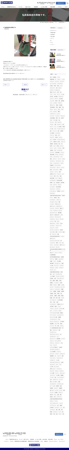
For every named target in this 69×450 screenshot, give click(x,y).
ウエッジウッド (52, 364)
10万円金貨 (57, 182)
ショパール (51, 289)
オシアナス (55, 184)
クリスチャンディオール (61, 139)
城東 (59, 330)
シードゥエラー (56, 282)
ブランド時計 (55, 120)
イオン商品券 (62, 321)
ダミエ (51, 163)
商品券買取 (51, 323)
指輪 (56, 135)
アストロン (59, 148)
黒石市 (56, 100)
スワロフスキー (61, 96)
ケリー (55, 269)
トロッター (57, 353)
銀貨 (58, 234)
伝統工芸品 (55, 143)
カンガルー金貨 (61, 308)
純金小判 (51, 394)
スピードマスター (55, 169)
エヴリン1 (56, 370)
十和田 (59, 381)
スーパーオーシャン (53, 405)
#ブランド (35, 94)
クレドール (56, 171)
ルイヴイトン (52, 137)
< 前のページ (6, 84)
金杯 (63, 124)
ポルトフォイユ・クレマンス (54, 334)
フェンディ (62, 152)
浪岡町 (59, 284)
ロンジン (57, 219)
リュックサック (52, 242)
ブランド (12, 80)
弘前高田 (51, 150)
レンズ (51, 210)
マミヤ (56, 178)
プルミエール (63, 115)
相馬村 (58, 293)
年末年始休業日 (52, 107)
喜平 (59, 100)
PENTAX (56, 137)
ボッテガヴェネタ (52, 180)
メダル (54, 274)
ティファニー (52, 122)
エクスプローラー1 (53, 336)
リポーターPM (57, 323)
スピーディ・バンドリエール (54, 229)
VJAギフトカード (52, 238)
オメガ (51, 120)
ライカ (51, 156)
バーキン (51, 176)
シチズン (56, 227)
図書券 (61, 405)
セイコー (55, 148)
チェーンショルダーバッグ (54, 403)
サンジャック (52, 325)
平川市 (61, 223)
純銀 (59, 201)
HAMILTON (58, 191)
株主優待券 (51, 165)
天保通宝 (61, 130)
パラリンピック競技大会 (53, 347)
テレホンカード (52, 87)
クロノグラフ (52, 370)
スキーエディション (60, 383)
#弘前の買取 (22, 94)
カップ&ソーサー (52, 360)
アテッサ (62, 297)
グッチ (51, 111)
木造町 (62, 362)
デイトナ (51, 126)
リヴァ (60, 364)
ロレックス (57, 81)
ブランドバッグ (52, 375)
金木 (58, 405)
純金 (50, 274)
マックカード (52, 152)
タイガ (55, 394)
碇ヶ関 (61, 282)
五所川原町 (51, 306)
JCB (55, 122)
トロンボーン (56, 388)
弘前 (63, 107)
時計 (62, 409)
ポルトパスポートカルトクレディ (55, 362)
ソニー (58, 336)
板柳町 (54, 280)
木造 (50, 379)
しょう (63, 173)
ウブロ (55, 150)
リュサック (59, 355)
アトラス (56, 401)
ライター (51, 197)
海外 (55, 377)
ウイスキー (51, 124)
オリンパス (61, 219)
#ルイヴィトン (29, 94)
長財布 (57, 242)
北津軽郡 (51, 293)
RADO (51, 158)
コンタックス (52, 208)
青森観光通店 (53, 32)
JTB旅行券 (54, 141)
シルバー (51, 94)
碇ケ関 (51, 284)
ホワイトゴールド (52, 167)
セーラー (51, 148)
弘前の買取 (9, 80)
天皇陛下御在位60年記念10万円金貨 (55, 195)
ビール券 (62, 94)
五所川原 (51, 96)
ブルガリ (62, 163)
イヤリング (63, 338)
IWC (61, 240)
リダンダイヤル (52, 219)
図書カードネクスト (53, 92)
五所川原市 (61, 98)
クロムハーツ (61, 392)
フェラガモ (55, 102)
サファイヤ (56, 308)
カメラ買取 (57, 375)
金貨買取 (51, 388)
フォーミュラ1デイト (58, 340)
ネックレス (51, 98)
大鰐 (50, 280)
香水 (58, 130)
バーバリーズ (55, 310)
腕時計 (60, 107)
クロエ (59, 319)
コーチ (51, 102)
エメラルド (55, 111)
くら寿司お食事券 (60, 299)
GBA (50, 130)
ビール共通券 (59, 126)
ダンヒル (56, 201)
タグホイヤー (60, 122)
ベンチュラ (51, 308)
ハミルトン (60, 137)
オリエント (51, 401)
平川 (62, 327)
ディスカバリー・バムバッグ (57, 210)
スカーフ (55, 109)
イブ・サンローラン (53, 299)
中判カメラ (60, 178)
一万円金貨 (60, 347)
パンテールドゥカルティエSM (54, 312)
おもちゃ (60, 87)
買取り (59, 111)
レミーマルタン (52, 186)
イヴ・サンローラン (56, 156)
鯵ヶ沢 (56, 381)
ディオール (59, 173)
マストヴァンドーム (53, 332)
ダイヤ (51, 141)
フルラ (54, 145)
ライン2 (51, 269)
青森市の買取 (52, 154)
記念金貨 (63, 195)
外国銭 (51, 261)
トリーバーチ (54, 130)
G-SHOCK (51, 85)
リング (55, 126)
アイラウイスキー (52, 199)
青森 (56, 409)
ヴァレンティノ (56, 265)
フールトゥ (51, 221)
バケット (54, 261)
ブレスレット (63, 141)
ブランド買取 (52, 373)
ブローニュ (58, 167)
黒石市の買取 (52, 178)
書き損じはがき (57, 214)
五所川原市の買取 (59, 180)
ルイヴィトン (52, 81)
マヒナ (51, 291)
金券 (50, 77)
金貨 (55, 124)
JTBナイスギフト (52, 223)
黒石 (58, 92)
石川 (60, 334)
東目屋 (59, 295)
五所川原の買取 (58, 186)
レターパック (62, 81)
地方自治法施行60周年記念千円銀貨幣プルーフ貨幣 (57, 250)
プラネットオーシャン (60, 278)
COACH (55, 85)
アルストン (61, 325)
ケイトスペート (57, 407)
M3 (55, 325)
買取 (59, 409)
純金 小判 (51, 390)
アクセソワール (59, 396)
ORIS (54, 176)
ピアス (59, 135)
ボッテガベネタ (59, 150)
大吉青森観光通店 (52, 254)
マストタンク (52, 267)
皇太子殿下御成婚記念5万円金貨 (55, 256)
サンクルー (60, 252)
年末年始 (60, 105)
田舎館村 (51, 282)
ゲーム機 (51, 128)
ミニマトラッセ (59, 368)
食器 (62, 355)
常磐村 (56, 306)
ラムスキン (51, 171)
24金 (55, 396)
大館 (50, 302)
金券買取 (59, 317)
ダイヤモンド (55, 411)
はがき (59, 109)
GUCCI (51, 169)
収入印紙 (51, 295)
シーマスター (52, 204)
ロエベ (58, 221)
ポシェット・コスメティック (54, 321)
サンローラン (54, 234)
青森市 (57, 105)
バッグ (60, 411)
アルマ (60, 242)
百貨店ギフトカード (60, 304)
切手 (62, 411)
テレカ (61, 85)
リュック (59, 306)
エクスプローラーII (59, 274)
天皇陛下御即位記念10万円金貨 (54, 271)
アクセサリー (60, 102)
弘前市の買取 (57, 152)
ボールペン (61, 145)
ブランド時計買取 (52, 351)
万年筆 (58, 145)
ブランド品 (51, 201)
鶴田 (59, 297)
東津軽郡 (58, 291)
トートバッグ (52, 115)
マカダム (63, 158)
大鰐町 (62, 263)
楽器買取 (60, 388)
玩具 (56, 87)
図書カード (61, 208)
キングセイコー (52, 225)
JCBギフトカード (57, 204)
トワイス (62, 167)
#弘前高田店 (15, 94)
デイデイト (61, 265)
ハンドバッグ (57, 115)
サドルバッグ (52, 353)
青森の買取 (59, 212)
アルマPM (51, 366)
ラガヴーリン (59, 199)
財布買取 (56, 392)
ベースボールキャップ (53, 319)
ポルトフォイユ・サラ (53, 212)
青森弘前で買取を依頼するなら (24, 79)
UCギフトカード (52, 105)
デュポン (56, 267)
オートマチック (56, 366)
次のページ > (44, 84)
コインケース (52, 227)
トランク (56, 252)
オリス (58, 176)
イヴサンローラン (55, 379)
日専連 (62, 271)
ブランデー (59, 184)
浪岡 (55, 278)
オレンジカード (52, 247)
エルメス (51, 109)
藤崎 (50, 330)
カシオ (51, 184)
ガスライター (61, 267)
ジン (61, 407)
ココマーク (51, 340)
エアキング (57, 208)
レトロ (55, 128)
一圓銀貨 (55, 295)
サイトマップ (62, 441)
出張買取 (62, 256)
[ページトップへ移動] (65, 434)
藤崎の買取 (51, 263)
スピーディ (57, 247)
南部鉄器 (51, 143)
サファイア (55, 345)
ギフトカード (59, 124)
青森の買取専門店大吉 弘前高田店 (10, 79)
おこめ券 (57, 360)
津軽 (58, 325)
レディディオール (60, 83)
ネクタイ (57, 223)
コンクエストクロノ (53, 383)
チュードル (51, 392)
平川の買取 (59, 261)
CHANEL (61, 169)
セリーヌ (59, 158)
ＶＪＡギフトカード (56, 163)
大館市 (60, 280)
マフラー (51, 244)
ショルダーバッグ (52, 113)
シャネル (63, 79)
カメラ (52, 42)
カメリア (62, 191)
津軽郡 (62, 289)
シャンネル (51, 377)
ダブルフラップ (55, 330)
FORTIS (51, 145)
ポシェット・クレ (58, 225)
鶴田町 (57, 280)
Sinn (63, 407)
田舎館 (51, 297)
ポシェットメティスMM (53, 317)
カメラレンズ (61, 154)
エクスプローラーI (57, 263)
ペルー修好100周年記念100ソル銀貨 (55, 327)
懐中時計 (55, 197)
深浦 (50, 381)
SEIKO (63, 148)
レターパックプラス (53, 83)
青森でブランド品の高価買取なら (38, 79)
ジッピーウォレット (53, 191)
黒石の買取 (62, 182)
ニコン (51, 345)
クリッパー (57, 373)
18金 (55, 221)
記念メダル (51, 214)
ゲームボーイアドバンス (61, 128)
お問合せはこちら (61, 3)
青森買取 (62, 375)
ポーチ (51, 139)
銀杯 (60, 171)
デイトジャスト (56, 244)
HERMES (51, 182)
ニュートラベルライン (60, 377)
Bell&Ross (61, 312)
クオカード (56, 98)
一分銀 (54, 302)
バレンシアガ (52, 100)
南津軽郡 (54, 291)
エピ (55, 355)
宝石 (59, 143)
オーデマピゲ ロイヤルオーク (54, 349)
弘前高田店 (5, 80)
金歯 (58, 197)
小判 (54, 182)
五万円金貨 (51, 407)
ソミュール (61, 403)
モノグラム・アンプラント (60, 276)
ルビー (51, 310)
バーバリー (58, 113)
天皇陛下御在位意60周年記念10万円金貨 (56, 398)
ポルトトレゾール (52, 338)
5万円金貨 (51, 278)
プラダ (62, 109)
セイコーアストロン (58, 165)
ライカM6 (51, 265)
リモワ (62, 214)
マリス (57, 364)
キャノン (58, 94)
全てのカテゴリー (54, 30)
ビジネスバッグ (62, 353)
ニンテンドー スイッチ (58, 390)
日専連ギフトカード (53, 173)
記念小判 (54, 139)
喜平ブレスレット (52, 206)
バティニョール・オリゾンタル (54, 240)
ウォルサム (55, 284)
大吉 (59, 120)
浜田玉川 (51, 396)
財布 (60, 92)
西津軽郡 (62, 291)
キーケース (61, 379)
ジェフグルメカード (53, 304)
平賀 (54, 297)
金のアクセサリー (59, 206)
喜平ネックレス (62, 244)
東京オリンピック (52, 368)
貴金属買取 (51, 355)
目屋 (64, 390)
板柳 (56, 297)
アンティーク (52, 135)
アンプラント (59, 351)
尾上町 (55, 293)
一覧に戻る (25, 84)
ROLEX (57, 107)
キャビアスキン (52, 193)
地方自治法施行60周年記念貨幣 (54, 236)
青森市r (64, 126)
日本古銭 (61, 229)
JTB (61, 143)
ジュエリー (53, 44)
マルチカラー (62, 370)
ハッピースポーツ (57, 289)
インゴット (62, 236)
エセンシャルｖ (62, 373)
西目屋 (62, 295)
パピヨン (60, 310)
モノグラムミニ (52, 409)
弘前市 (58, 85)
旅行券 (59, 141)
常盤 (58, 394)
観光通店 (62, 100)
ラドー (62, 156)
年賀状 (61, 323)
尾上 (61, 293)
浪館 (60, 394)
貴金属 (51, 411)
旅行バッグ (51, 252)
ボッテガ (56, 154)
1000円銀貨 (58, 338)
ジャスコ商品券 (52, 276)
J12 (50, 234)
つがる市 (62, 284)
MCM (60, 176)
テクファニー (55, 158)
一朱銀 (57, 302)
